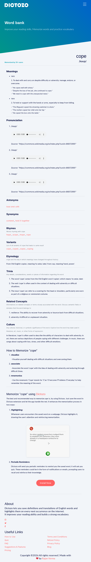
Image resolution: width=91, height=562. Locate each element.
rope (28, 234)
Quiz (7, 540)
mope (22, 234)
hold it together (22, 220)
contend (10, 220)
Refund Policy (53, 540)
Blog (49, 547)
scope (15, 234)
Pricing (8, 550)
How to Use (10, 536)
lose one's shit (12, 206)
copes (22, 249)
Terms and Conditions (57, 536)
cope (8, 249)
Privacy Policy (53, 543)
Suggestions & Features (15, 547)
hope (8, 234)
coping (30, 249)
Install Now (45, 483)
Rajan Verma (48, 558)
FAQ (6, 543)
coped (15, 249)
